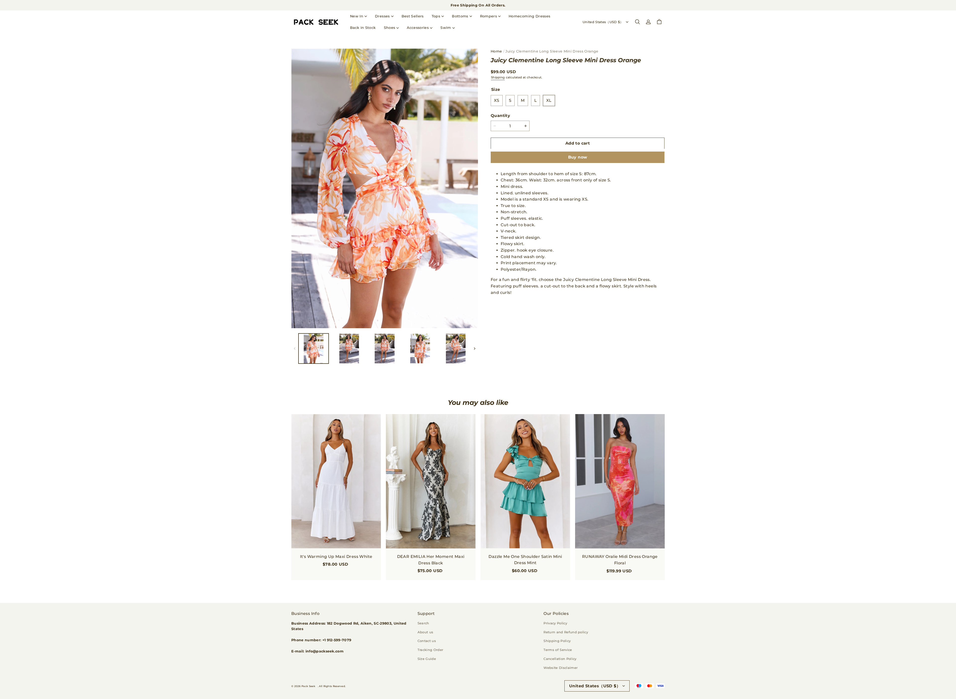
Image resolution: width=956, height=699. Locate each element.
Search (423, 623)
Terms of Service (557, 650)
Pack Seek (308, 686)
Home (496, 51)
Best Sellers (413, 16)
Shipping (498, 77)
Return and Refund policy (565, 632)
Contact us (427, 641)
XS (496, 100)
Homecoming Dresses (529, 16)
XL (549, 100)
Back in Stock (363, 27)
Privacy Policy (555, 623)
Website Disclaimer (560, 668)
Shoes (389, 27)
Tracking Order (430, 650)
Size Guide (427, 659)
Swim (445, 27)
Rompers (488, 16)
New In (356, 16)
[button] (637, 22)
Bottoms (460, 16)
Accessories (418, 27)
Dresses (382, 16)
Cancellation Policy (559, 659)
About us (425, 632)
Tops (436, 16)
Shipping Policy (557, 641)
